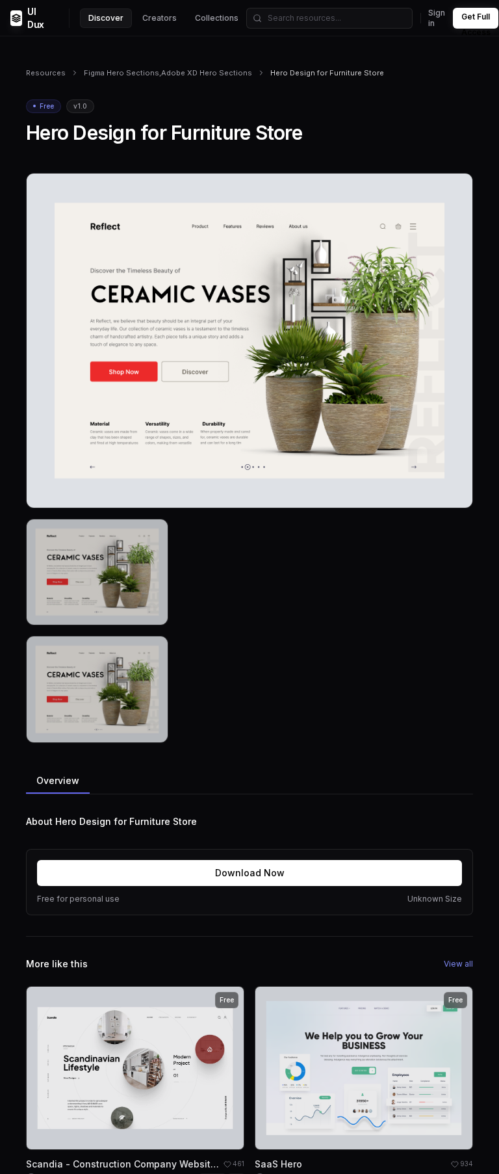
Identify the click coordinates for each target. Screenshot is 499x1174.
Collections (216, 18)
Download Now (250, 872)
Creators (159, 18)
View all (458, 964)
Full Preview (430, 493)
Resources (46, 72)
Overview (57, 780)
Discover (105, 18)
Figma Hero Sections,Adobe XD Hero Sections (168, 72)
